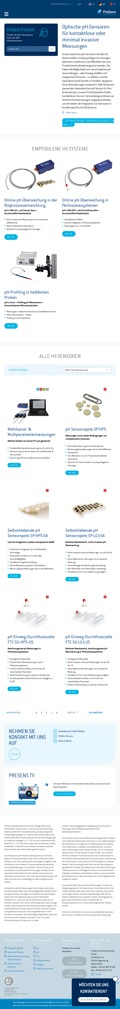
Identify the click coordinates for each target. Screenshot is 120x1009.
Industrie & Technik (16, 971)
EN (93, 4)
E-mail (98, 974)
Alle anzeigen (95, 712)
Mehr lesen (71, 112)
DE (104, 4)
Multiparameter (43, 960)
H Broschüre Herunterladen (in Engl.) (88, 122)
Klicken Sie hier (93, 999)
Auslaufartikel (13, 712)
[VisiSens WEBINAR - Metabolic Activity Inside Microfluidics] (29, 793)
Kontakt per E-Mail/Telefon (72, 731)
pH (38, 952)
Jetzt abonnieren (74, 961)
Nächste (71, 712)
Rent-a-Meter (65, 740)
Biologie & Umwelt (15, 948)
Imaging (40, 964)
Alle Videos (64, 793)
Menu (6, 14)
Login (79, 4)
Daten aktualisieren (74, 974)
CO (38, 956)
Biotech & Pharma (15, 952)
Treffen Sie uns (66, 736)
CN (114, 4)
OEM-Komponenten (45, 968)
